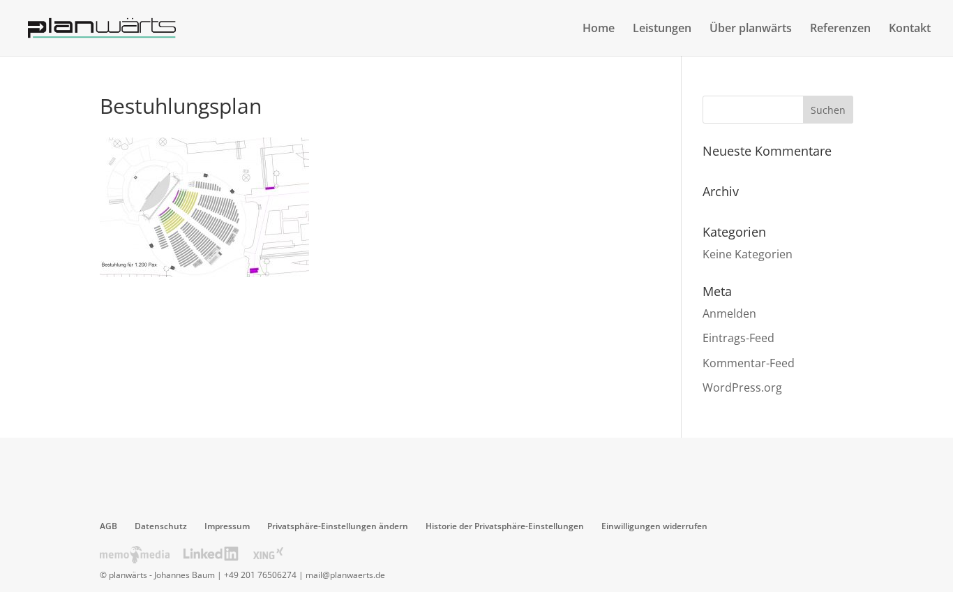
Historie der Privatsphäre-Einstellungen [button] (505, 526)
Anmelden (729, 313)
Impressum (227, 526)
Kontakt (910, 29)
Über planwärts (751, 29)
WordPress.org (742, 387)
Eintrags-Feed (738, 338)
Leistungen (662, 29)
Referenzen (840, 29)
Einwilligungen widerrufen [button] (654, 526)
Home (599, 29)
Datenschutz (161, 526)
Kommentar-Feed (749, 363)
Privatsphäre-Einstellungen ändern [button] (337, 526)
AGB (108, 526)
